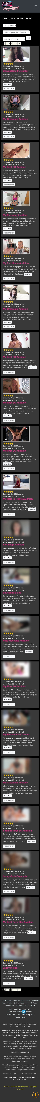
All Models (9, 1005)
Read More (7, 84)
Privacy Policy (11, 1015)
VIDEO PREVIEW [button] (9, 89)
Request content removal (20, 1052)
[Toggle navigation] (35, 6)
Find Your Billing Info (25, 1015)
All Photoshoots (21, 1005)
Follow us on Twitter (14, 1012)
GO (28, 38)
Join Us (32, 1005)
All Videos (34, 1003)
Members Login (20, 1017)
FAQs (10, 1009)
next (15, 44)
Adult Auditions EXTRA (22, 1009)
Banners (29, 1012)
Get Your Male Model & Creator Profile (15, 1001)
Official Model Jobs (21, 1003)
